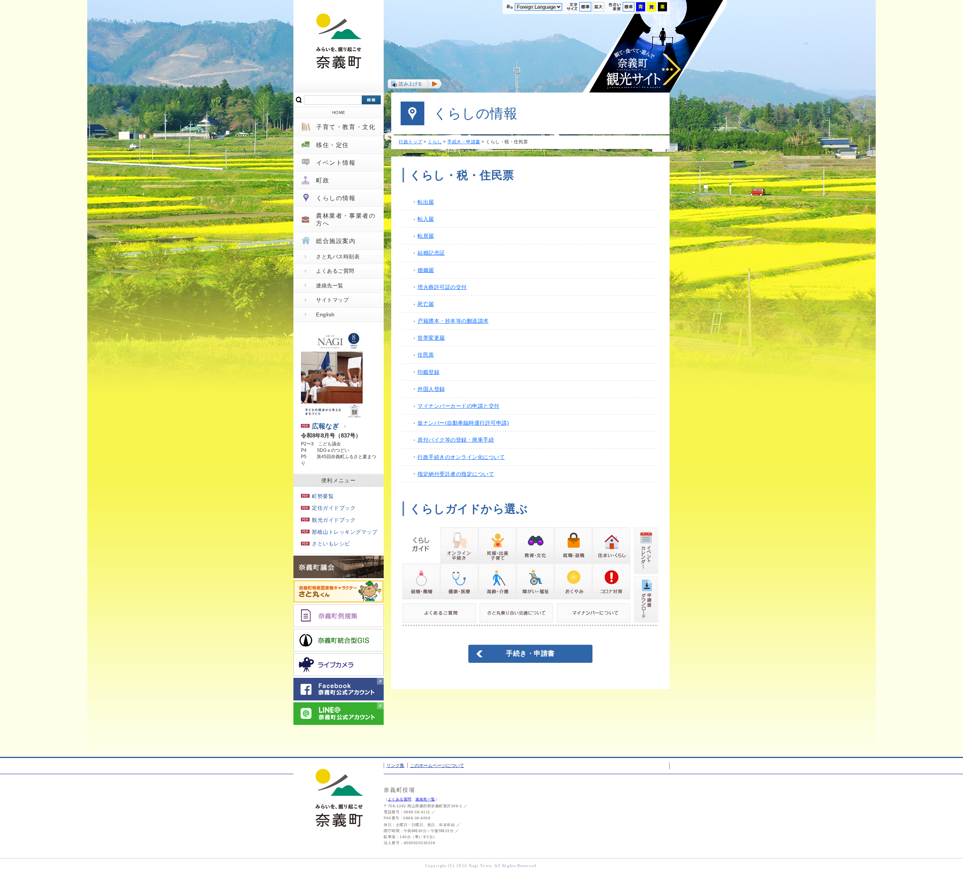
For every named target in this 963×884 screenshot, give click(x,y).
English (325, 314)
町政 (322, 180)
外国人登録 (431, 389)
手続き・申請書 (463, 141)
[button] (414, 84)
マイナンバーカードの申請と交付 (459, 406)
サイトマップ (332, 300)
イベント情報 (336, 162)
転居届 (426, 236)
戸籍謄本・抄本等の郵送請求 (453, 321)
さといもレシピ (331, 544)
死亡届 (426, 304)
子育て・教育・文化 (345, 127)
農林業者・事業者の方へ (345, 219)
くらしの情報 (336, 198)
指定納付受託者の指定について (456, 474)
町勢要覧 (323, 496)
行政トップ (410, 141)
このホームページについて (437, 765)
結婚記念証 (431, 253)
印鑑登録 (428, 372)
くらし (435, 141)
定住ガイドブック (333, 508)
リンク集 (395, 765)
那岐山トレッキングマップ (344, 532)
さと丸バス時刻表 (338, 257)
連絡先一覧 (329, 286)
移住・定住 (332, 145)
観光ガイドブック (333, 520)
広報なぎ (325, 426)
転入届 (426, 219)
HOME (338, 112)
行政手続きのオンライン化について (461, 457)
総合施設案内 (336, 241)
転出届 (426, 202)
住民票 (426, 355)
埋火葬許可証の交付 (442, 287)
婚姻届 (426, 270)
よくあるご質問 (335, 271)
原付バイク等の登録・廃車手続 (456, 440)
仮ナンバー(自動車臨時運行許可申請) (463, 423)
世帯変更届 (431, 338)
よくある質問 (400, 799)
